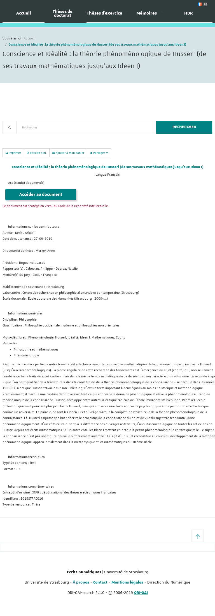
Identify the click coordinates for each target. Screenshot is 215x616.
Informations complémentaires (31, 487)
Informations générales (25, 313)
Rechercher (184, 127)
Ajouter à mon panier (69, 153)
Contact (100, 582)
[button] (197, 536)
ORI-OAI (141, 592)
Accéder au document (40, 194)
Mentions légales (127, 582)
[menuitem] (24, 15)
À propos (81, 582)
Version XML (37, 153)
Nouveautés (42, 137)
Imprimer (14, 153)
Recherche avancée (17, 137)
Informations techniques (26, 457)
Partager (99, 153)
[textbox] (84, 127)
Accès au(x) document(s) (26, 183)
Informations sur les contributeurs (33, 227)
